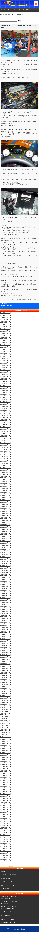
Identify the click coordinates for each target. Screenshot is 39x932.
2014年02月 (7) (5, 652)
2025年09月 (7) (5, 336)
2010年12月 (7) (5, 739)
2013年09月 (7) (5, 664)
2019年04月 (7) (5, 511)
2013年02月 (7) (5, 680)
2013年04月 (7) (5, 675)
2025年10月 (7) (5, 333)
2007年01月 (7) (5, 846)
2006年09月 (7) (5, 855)
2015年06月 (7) (5, 616)
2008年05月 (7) (5, 810)
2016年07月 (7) (5, 586)
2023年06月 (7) (5, 397)
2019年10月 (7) (5, 497)
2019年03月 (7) (5, 513)
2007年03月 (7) (5, 842)
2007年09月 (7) (5, 828)
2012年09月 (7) (5, 691)
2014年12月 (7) (5, 630)
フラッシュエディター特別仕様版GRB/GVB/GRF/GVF (9, 902)
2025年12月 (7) (5, 329)
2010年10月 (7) (5, 744)
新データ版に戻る (6, 14)
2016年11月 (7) (5, 577)
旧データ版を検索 (18, 14)
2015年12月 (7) (5, 602)
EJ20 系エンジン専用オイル (8, 912)
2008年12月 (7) (5, 794)
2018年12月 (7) (5, 520)
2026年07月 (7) (5, 313)
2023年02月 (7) (5, 406)
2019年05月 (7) (5, 509)
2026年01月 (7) (5, 326)
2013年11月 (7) (5, 659)
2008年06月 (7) (5, 807)
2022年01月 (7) (5, 436)
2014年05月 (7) (5, 646)
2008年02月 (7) (5, 817)
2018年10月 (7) (5, 525)
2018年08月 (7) (5, 529)
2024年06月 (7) (5, 370)
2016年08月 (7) (5, 584)
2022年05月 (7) (5, 427)
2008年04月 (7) (5, 812)
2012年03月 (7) (5, 705)
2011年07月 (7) (5, 723)
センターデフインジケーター (8, 885)
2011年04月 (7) (5, 730)
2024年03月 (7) (5, 377)
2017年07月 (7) (5, 559)
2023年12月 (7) (5, 383)
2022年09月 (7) (5, 418)
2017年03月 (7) (5, 568)
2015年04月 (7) (5, 621)
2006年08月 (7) (5, 858)
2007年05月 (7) (5, 837)
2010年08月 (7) (5, 748)
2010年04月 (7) (5, 757)
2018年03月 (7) (5, 541)
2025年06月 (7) (5, 342)
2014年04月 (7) (5, 648)
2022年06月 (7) (5, 425)
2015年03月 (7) (5, 623)
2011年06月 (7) (5, 725)
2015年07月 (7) (5, 614)
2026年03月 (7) (5, 322)
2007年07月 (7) (5, 832)
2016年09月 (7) (5, 582)
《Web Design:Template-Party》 (19, 929)
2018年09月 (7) (5, 527)
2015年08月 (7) (5, 611)
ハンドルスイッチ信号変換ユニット (9, 874)
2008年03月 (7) (5, 814)
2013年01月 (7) (5, 682)
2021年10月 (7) (5, 443)
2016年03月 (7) (5, 595)
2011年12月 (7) (5, 712)
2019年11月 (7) (5, 495)
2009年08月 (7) (5, 776)
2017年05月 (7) (5, 564)
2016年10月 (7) (5, 579)
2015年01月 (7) (5, 627)
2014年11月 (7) (5, 632)
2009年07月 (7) (5, 778)
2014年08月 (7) (5, 639)
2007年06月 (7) (5, 835)
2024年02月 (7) (5, 379)
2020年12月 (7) (5, 465)
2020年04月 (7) (5, 484)
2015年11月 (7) (5, 604)
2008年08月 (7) (5, 803)
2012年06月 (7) (5, 698)
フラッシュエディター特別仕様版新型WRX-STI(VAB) (9, 897)
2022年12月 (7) (5, 411)
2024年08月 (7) (5, 365)
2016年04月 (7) (5, 593)
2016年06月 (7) (5, 589)
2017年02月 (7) (5, 570)
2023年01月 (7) (5, 408)
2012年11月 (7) (5, 687)
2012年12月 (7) (5, 684)
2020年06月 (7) (5, 479)
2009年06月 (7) (5, 780)
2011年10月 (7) (5, 716)
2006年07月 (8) (5, 860)
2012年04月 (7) (5, 703)
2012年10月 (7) (5, 689)
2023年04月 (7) (5, 402)
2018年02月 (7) (5, 543)
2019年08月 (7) (5, 502)
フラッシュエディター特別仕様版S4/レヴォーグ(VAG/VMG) (9, 907)
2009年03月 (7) (5, 787)
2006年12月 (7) (5, 848)
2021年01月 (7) (5, 463)
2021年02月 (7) (5, 461)
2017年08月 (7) (5, 557)
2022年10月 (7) (5, 415)
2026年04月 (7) (5, 320)
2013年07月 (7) (5, 668)
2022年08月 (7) (5, 420)
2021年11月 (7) (5, 440)
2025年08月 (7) (5, 338)
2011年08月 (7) (5, 721)
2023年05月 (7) (5, 399)
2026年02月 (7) (5, 324)
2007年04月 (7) (5, 839)
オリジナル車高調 (5, 915)
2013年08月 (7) (5, 666)
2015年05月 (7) (5, 618)
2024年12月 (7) (5, 356)
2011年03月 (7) (5, 732)
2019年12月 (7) (5, 493)
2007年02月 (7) (5, 844)
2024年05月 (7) (5, 372)
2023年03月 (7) (5, 404)
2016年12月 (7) (5, 575)
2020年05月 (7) (5, 481)
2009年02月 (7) (5, 789)
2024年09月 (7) (5, 363)
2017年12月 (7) (5, 548)
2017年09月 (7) (5, 554)
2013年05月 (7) (5, 673)
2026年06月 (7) (5, 315)
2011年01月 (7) (5, 737)
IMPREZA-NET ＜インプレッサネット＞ (17, 928)
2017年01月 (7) (5, 573)
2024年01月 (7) (5, 381)
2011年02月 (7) (5, 734)
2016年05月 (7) (5, 591)
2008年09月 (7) (5, 801)
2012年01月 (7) (5, 709)
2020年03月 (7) (5, 486)
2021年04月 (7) (5, 456)
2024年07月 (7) (5, 367)
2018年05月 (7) (5, 536)
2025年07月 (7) (5, 340)
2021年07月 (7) (5, 450)
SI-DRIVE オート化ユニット (8, 878)
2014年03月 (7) (5, 650)
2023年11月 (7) (5, 386)
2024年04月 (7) (5, 374)
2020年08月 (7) (5, 475)
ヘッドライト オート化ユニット (8, 881)
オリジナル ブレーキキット (7, 919)
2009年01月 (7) (5, 791)
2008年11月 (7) (5, 796)
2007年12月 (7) (5, 821)
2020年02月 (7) (5, 488)
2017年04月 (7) (5, 566)
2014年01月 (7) (5, 655)
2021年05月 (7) (5, 454)
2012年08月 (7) (5, 693)
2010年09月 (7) (5, 746)
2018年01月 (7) (5, 545)
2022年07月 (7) (5, 422)
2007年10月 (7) (5, 826)
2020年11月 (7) (5, 468)
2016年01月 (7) (5, 600)
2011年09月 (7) (5, 719)
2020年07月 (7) (5, 477)
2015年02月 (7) (5, 625)
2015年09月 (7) (5, 609)
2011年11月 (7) (5, 714)
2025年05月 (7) (5, 345)
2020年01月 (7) (5, 491)
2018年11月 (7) (5, 523)
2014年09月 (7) (5, 636)
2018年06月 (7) (5, 534)
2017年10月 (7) (5, 552)
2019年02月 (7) (5, 516)
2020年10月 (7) (5, 470)
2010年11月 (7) (5, 741)
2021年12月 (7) (5, 438)
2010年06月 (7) (5, 753)
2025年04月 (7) (5, 347)
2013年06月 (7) (5, 671)
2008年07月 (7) (5, 805)
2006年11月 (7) (5, 851)
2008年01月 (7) (5, 819)
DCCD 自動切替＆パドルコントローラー (11, 889)
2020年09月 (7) (5, 472)
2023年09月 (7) (5, 390)
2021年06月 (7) (5, 452)
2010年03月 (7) (5, 760)
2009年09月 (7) (5, 773)
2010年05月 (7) (5, 755)
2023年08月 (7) (5, 393)
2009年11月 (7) (5, 769)
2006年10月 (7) (5, 853)
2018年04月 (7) (5, 538)
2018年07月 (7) (5, 532)
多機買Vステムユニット (6, 871)
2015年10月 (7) (5, 607)
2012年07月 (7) (5, 696)
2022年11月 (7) (5, 413)
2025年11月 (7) (5, 331)
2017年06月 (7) (5, 561)
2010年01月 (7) (5, 764)
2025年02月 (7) (5, 352)
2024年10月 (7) (5, 361)
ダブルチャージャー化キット (8, 922)
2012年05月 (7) (5, 700)
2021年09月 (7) (5, 445)
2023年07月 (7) (5, 395)
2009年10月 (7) (5, 771)
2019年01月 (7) (5, 518)
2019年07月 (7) (5, 504)
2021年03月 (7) (5, 459)
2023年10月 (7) (5, 388)
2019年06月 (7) (5, 506)
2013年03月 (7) (5, 677)
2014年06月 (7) (5, 643)
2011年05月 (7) (5, 728)
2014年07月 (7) (5, 641)
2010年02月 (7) (5, 762)
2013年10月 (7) (5, 662)
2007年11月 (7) (5, 823)
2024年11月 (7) (5, 358)
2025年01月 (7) (5, 354)
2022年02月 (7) (5, 434)
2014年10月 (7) (5, 634)
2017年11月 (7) (5, 550)
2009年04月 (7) (5, 785)
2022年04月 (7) (5, 429)
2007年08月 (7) (5, 830)
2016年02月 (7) (5, 598)
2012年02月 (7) (5, 707)
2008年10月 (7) (5, 798)
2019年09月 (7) (5, 500)
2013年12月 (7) (5, 657)
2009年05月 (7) (5, 782)
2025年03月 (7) (5, 349)
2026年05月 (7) (5, 317)
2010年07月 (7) (5, 750)
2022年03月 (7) (5, 431)
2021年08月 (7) (5, 447)
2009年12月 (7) (5, 766)
